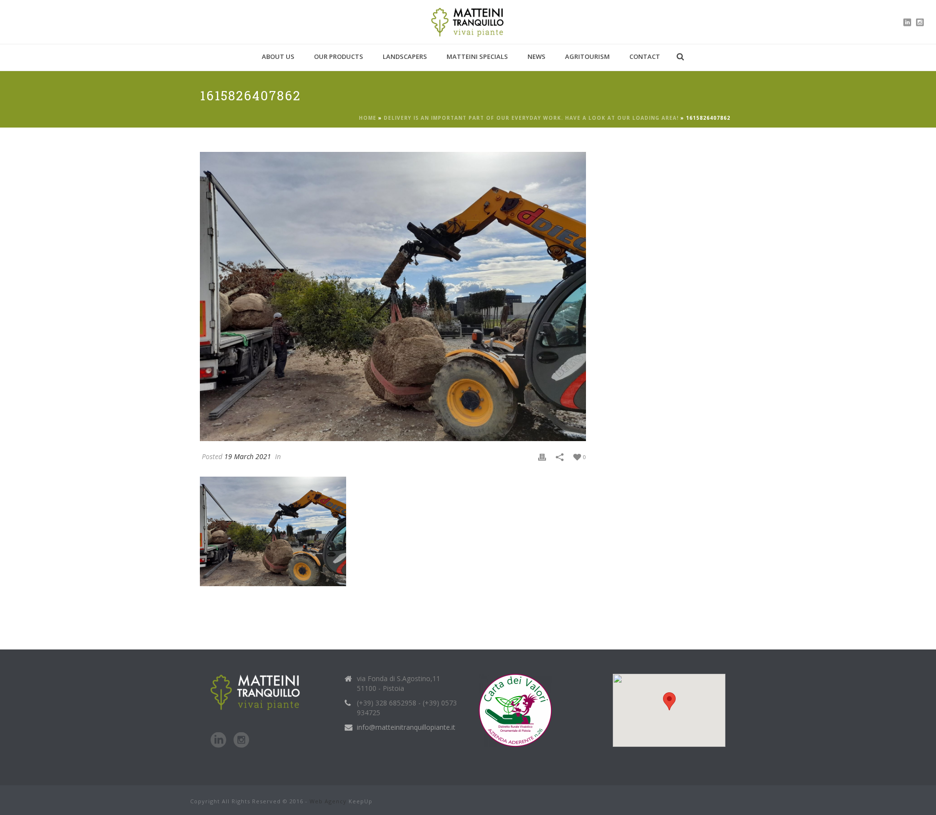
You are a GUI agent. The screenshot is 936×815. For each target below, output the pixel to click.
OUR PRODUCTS (338, 56)
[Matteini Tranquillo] (468, 22)
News (536, 56)
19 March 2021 (247, 456)
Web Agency (328, 801)
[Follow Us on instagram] (241, 740)
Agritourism (587, 56)
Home (367, 117)
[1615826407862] (393, 296)
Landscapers (405, 56)
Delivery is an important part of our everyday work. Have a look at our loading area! (531, 117)
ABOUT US (278, 56)
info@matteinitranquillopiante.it (406, 727)
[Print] (542, 456)
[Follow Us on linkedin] (218, 740)
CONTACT (644, 56)
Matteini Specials (477, 56)
